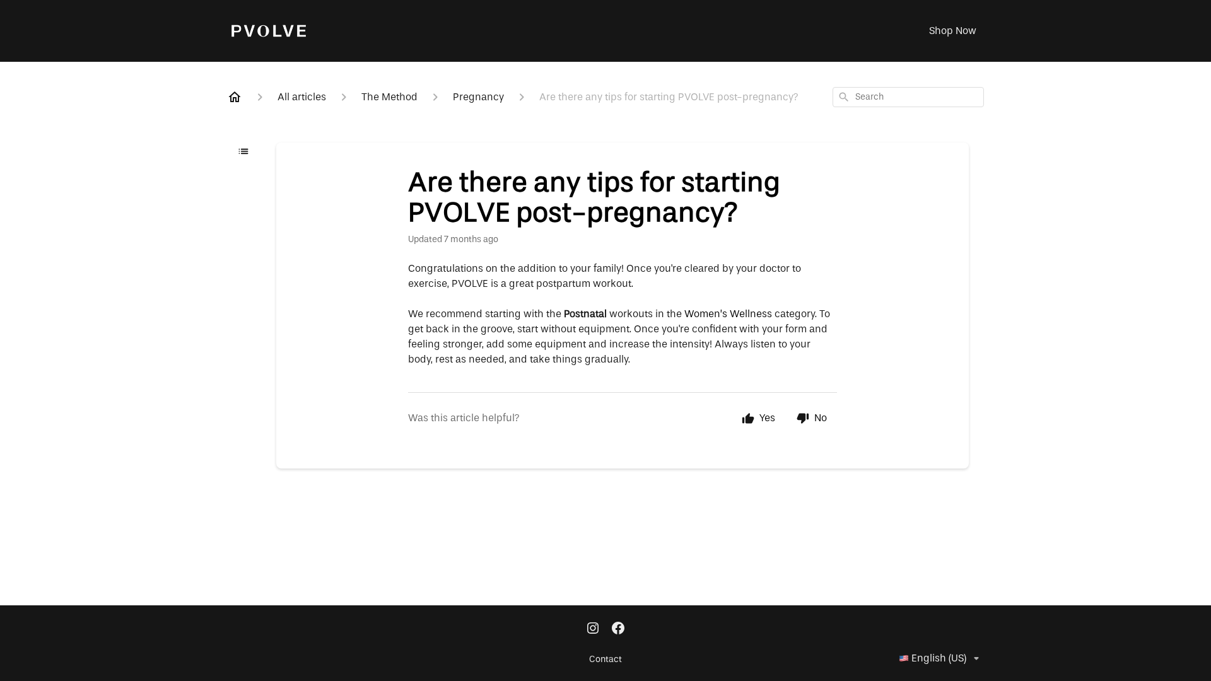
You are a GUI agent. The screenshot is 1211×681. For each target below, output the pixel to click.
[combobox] (908, 97)
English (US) (938, 658)
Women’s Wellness (728, 314)
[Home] (234, 97)
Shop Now (952, 31)
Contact (605, 660)
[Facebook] (618, 629)
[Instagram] (592, 629)
